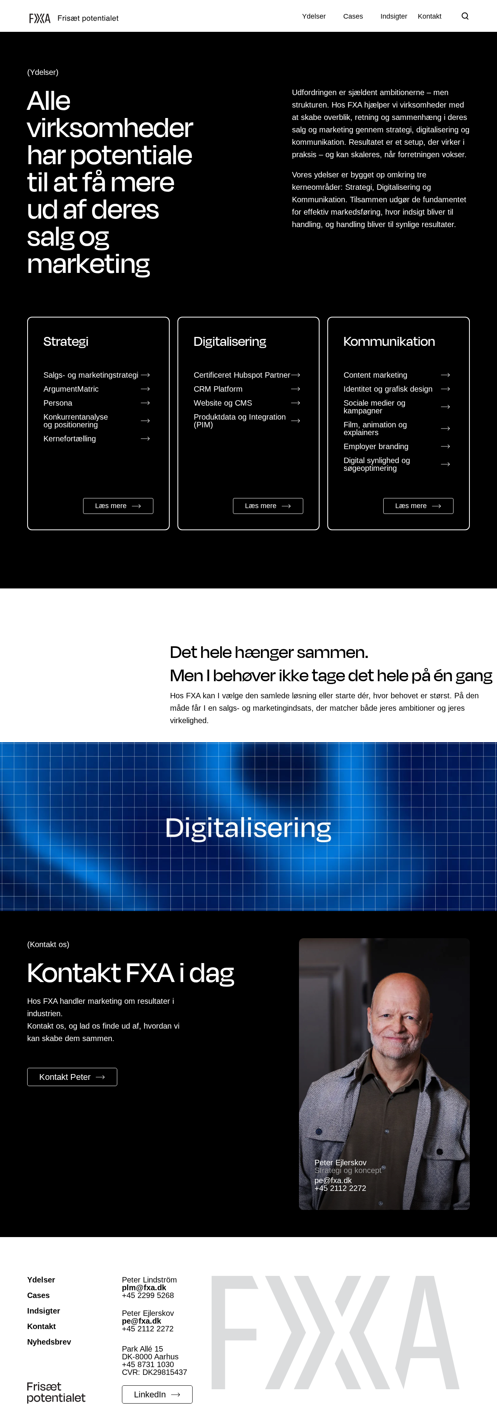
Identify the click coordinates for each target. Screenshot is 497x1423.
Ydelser (41, 1279)
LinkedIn (150, 1394)
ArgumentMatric (71, 389)
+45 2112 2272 (340, 1188)
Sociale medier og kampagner (374, 407)
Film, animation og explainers (375, 428)
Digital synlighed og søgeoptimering (377, 464)
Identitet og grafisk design (388, 389)
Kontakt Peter (64, 1077)
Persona (57, 403)
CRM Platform (218, 389)
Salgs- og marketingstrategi (90, 375)
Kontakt (41, 1326)
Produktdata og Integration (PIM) (240, 421)
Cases (38, 1295)
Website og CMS (223, 403)
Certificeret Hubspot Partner (242, 375)
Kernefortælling (69, 439)
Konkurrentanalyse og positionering (75, 421)
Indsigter (43, 1311)
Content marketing (375, 375)
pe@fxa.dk (333, 1180)
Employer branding (376, 446)
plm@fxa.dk (144, 1287)
